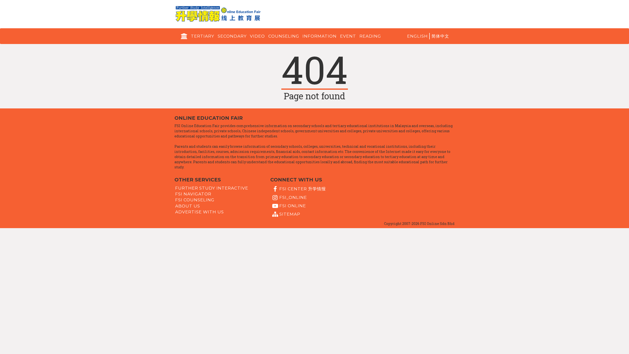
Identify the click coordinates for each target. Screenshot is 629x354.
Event (348, 36)
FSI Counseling (194, 199)
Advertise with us (199, 211)
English (417, 36)
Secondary (232, 36)
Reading (370, 36)
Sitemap (289, 214)
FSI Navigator (193, 194)
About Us (187, 205)
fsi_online (293, 197)
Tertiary (202, 36)
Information (319, 36)
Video (257, 36)
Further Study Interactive (211, 187)
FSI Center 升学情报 (302, 188)
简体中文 (440, 36)
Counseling (283, 36)
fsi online (292, 205)
